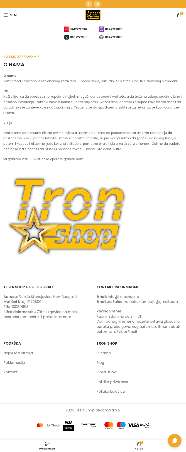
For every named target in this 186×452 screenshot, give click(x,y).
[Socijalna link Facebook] (88, 4)
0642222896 (78, 29)
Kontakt (10, 372)
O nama (103, 353)
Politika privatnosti (112, 381)
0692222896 (78, 37)
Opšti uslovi (106, 372)
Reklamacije (14, 362)
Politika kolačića (110, 391)
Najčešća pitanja (18, 353)
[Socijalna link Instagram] (97, 4)
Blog (100, 362)
